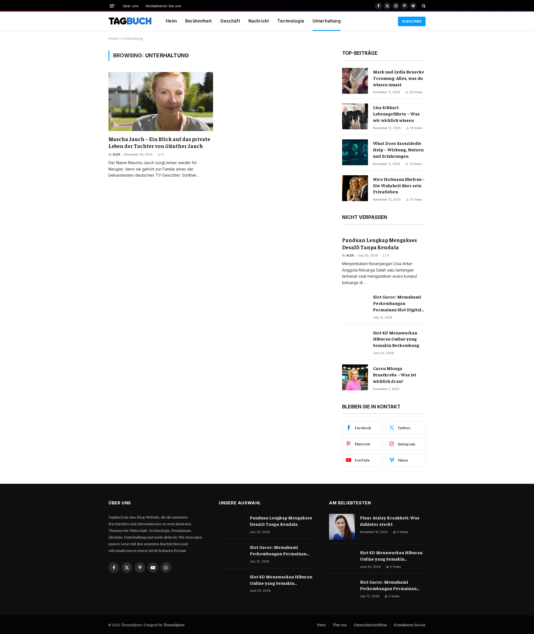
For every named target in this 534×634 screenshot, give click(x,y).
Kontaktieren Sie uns (163, 6)
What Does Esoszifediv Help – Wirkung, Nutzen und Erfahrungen (398, 149)
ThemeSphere (173, 624)
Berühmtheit (198, 21)
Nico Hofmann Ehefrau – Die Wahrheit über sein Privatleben (399, 185)
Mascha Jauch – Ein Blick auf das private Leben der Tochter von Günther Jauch (159, 142)
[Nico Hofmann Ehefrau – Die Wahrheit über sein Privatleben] (355, 188)
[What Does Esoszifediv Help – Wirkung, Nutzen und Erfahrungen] (355, 152)
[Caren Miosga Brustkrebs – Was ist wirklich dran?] (355, 377)
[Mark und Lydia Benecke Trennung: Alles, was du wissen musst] (355, 81)
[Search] (423, 6)
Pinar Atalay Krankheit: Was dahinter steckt (389, 521)
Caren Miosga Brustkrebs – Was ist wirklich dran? (394, 374)
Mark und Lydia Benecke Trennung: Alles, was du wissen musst (398, 78)
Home (113, 38)
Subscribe (412, 21)
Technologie (290, 21)
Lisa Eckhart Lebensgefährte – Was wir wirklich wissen (396, 113)
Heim (171, 21)
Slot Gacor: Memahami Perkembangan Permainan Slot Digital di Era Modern (397, 303)
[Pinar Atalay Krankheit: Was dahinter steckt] (342, 527)
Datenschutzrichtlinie (370, 624)
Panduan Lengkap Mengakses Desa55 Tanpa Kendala (379, 243)
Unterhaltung (327, 21)
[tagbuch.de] (130, 21)
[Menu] (112, 6)
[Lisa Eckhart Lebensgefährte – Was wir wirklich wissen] (355, 116)
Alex (116, 154)
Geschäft (230, 21)
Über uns (131, 6)
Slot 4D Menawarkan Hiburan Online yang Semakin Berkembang (396, 339)
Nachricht (258, 21)
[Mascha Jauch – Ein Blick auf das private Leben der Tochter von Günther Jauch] (160, 101)
